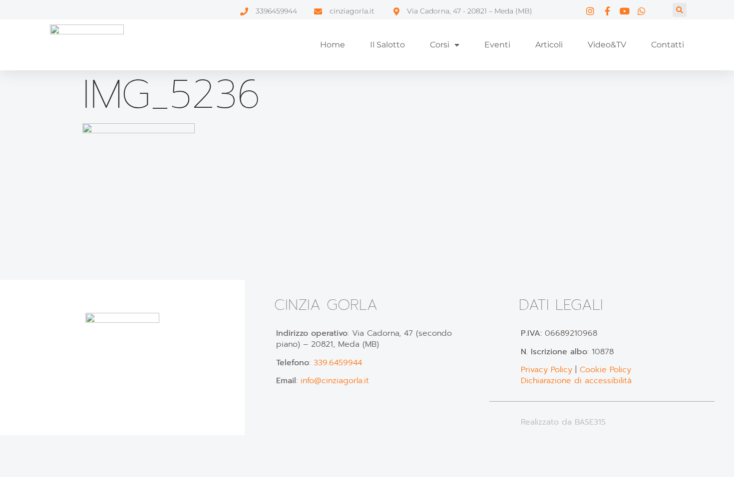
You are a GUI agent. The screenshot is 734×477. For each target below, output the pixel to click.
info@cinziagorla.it (335, 381)
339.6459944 (338, 363)
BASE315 (590, 422)
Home (332, 44)
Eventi (497, 44)
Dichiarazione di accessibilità (576, 381)
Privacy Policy (546, 370)
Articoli (549, 44)
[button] (680, 10)
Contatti (667, 44)
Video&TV (607, 44)
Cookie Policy (605, 370)
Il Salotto (387, 44)
